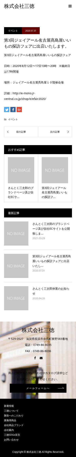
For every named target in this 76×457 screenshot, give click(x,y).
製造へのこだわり (14, 415)
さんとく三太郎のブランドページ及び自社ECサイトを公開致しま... (51, 228)
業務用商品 (10, 420)
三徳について (11, 410)
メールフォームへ (38, 388)
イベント (13, 30)
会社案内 (9, 430)
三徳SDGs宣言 (12, 435)
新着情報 (9, 406)
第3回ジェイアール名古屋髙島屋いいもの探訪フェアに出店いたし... (51, 261)
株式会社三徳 (19, 6)
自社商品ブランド (14, 425)
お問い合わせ (11, 439)
